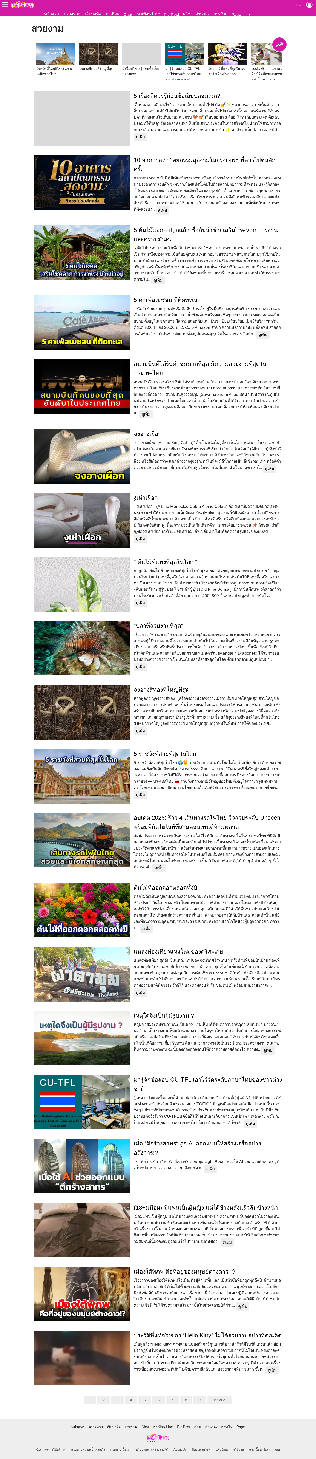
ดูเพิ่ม (140, 137)
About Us (180, 1449)
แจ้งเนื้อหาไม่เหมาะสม (264, 1449)
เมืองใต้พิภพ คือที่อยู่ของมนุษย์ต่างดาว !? (184, 1271)
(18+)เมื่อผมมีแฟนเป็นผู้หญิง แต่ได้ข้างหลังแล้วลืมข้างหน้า (206, 1207)
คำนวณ (202, 14)
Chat (127, 14)
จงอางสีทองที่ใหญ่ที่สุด (161, 689)
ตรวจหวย (72, 14)
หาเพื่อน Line (148, 14)
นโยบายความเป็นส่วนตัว (88, 1449)
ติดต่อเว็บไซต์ (201, 1449)
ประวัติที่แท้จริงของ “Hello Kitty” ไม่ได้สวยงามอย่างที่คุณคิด (208, 1335)
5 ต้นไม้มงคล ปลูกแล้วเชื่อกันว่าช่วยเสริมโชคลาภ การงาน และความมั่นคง (206, 235)
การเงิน (220, 14)
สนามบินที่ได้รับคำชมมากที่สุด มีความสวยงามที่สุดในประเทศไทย (200, 368)
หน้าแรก (51, 14)
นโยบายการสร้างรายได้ (152, 1449)
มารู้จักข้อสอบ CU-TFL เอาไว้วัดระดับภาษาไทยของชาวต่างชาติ (208, 1084)
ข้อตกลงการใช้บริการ (51, 1449)
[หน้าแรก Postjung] (22, 4)
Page (236, 14)
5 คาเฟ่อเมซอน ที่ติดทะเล (165, 300)
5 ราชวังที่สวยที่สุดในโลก (165, 754)
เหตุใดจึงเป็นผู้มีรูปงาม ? (164, 1015)
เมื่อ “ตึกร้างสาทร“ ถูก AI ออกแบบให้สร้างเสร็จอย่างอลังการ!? (197, 1148)
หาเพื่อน (113, 14)
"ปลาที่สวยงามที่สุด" (158, 626)
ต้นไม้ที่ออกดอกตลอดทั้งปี (165, 887)
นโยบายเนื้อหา (120, 1449)
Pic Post (171, 14)
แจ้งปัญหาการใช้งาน (230, 1449)
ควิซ (186, 14)
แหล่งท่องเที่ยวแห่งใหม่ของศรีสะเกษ (178, 951)
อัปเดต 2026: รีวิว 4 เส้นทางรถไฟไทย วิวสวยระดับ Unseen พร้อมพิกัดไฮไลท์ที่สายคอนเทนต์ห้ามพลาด (207, 822)
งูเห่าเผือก (146, 498)
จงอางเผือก (148, 434)
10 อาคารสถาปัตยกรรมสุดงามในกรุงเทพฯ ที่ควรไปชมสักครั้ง (204, 165)
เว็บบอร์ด (93, 14)
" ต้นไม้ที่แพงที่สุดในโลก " (165, 562)
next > (219, 1400)
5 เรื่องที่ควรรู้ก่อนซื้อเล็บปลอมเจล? (177, 96)
